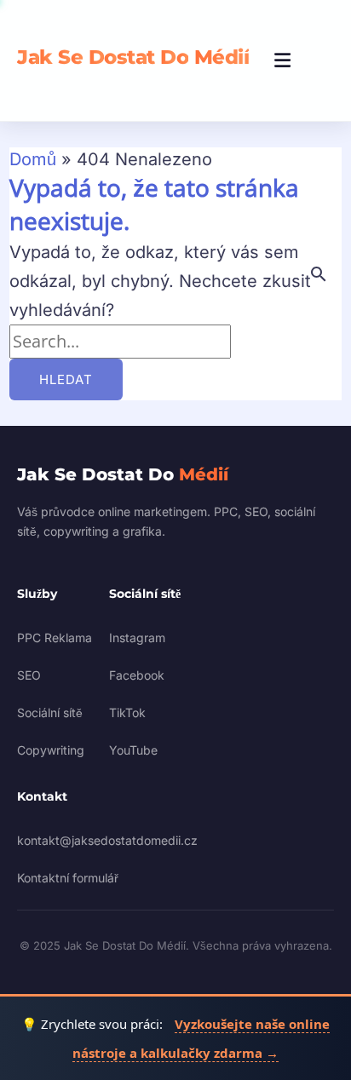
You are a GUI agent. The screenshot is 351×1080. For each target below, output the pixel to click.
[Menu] (283, 60)
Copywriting (50, 750)
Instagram (137, 637)
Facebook (136, 675)
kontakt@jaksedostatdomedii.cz (107, 840)
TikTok (127, 712)
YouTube (133, 750)
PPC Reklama (54, 637)
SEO (29, 675)
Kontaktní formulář (67, 877)
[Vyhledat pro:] (120, 341)
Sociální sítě (50, 712)
